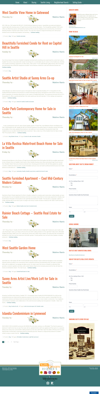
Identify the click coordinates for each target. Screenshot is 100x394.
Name (71, 168)
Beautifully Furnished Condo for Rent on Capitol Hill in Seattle (32, 45)
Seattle (23, 101)
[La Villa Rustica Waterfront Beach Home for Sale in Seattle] (83, 146)
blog (10, 36)
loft (35, 306)
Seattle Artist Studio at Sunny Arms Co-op (28, 77)
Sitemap (96, 367)
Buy (71, 183)
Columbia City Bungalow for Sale (76, 56)
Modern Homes (14, 136)
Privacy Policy (91, 367)
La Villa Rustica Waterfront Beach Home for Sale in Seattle (32, 145)
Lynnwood (36, 337)
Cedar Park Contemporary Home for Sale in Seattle (29, 110)
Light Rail (31, 337)
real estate (34, 136)
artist (25, 306)
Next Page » (16, 342)
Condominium (25, 337)
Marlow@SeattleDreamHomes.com (77, 27)
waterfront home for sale (42, 171)
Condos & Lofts (14, 306)
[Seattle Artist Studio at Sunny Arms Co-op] (83, 94)
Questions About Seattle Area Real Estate (79, 195)
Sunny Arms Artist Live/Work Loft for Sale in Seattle (29, 280)
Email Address (73, 175)
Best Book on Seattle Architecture (77, 255)
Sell (71, 185)
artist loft (19, 101)
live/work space (30, 306)
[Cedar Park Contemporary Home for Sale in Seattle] (83, 120)
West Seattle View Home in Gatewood (25, 12)
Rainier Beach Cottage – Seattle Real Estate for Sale (31, 215)
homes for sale (27, 136)
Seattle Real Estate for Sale (23, 271)
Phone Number (72, 188)
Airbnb (18, 206)
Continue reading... (35, 32)
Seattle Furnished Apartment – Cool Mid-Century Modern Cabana (32, 180)
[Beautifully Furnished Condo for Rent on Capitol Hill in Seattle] (83, 68)
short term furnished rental (30, 206)
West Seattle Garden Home (19, 247)
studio (42, 306)
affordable (19, 337)
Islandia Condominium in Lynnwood (24, 313)
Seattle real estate (21, 36)
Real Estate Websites (94, 368)
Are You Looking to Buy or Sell (76, 181)
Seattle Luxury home (31, 171)
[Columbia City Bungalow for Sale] (83, 45)
